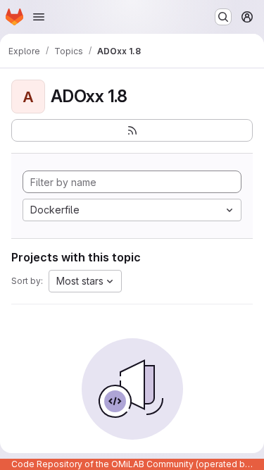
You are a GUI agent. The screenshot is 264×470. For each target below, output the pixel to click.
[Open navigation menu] (38, 17)
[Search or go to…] (223, 16)
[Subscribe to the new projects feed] (132, 130)
